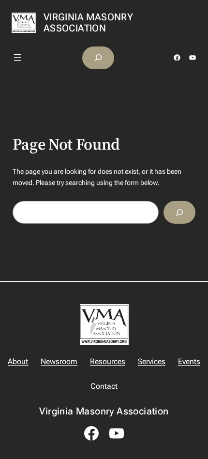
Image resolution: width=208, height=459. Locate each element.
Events (189, 361)
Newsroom (59, 361)
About (18, 361)
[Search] (179, 212)
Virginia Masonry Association (88, 22)
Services (151, 361)
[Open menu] (17, 57)
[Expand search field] (98, 57)
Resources (107, 361)
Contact (104, 386)
